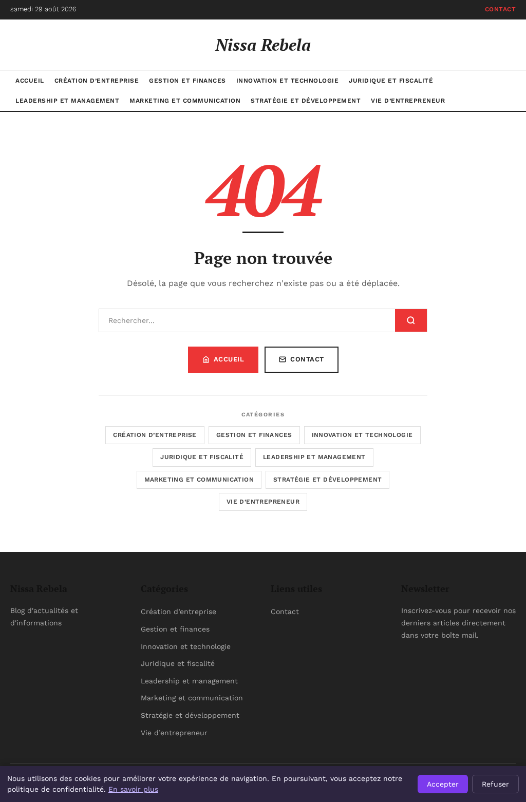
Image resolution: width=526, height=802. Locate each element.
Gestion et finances (187, 80)
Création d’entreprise (96, 80)
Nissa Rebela (263, 44)
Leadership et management (67, 100)
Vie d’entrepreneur (408, 100)
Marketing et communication (184, 100)
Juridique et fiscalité (391, 80)
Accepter (443, 784)
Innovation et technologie (287, 80)
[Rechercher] (411, 320)
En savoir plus (133, 789)
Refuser (495, 784)
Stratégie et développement (306, 100)
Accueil (29, 80)
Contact (500, 9)
